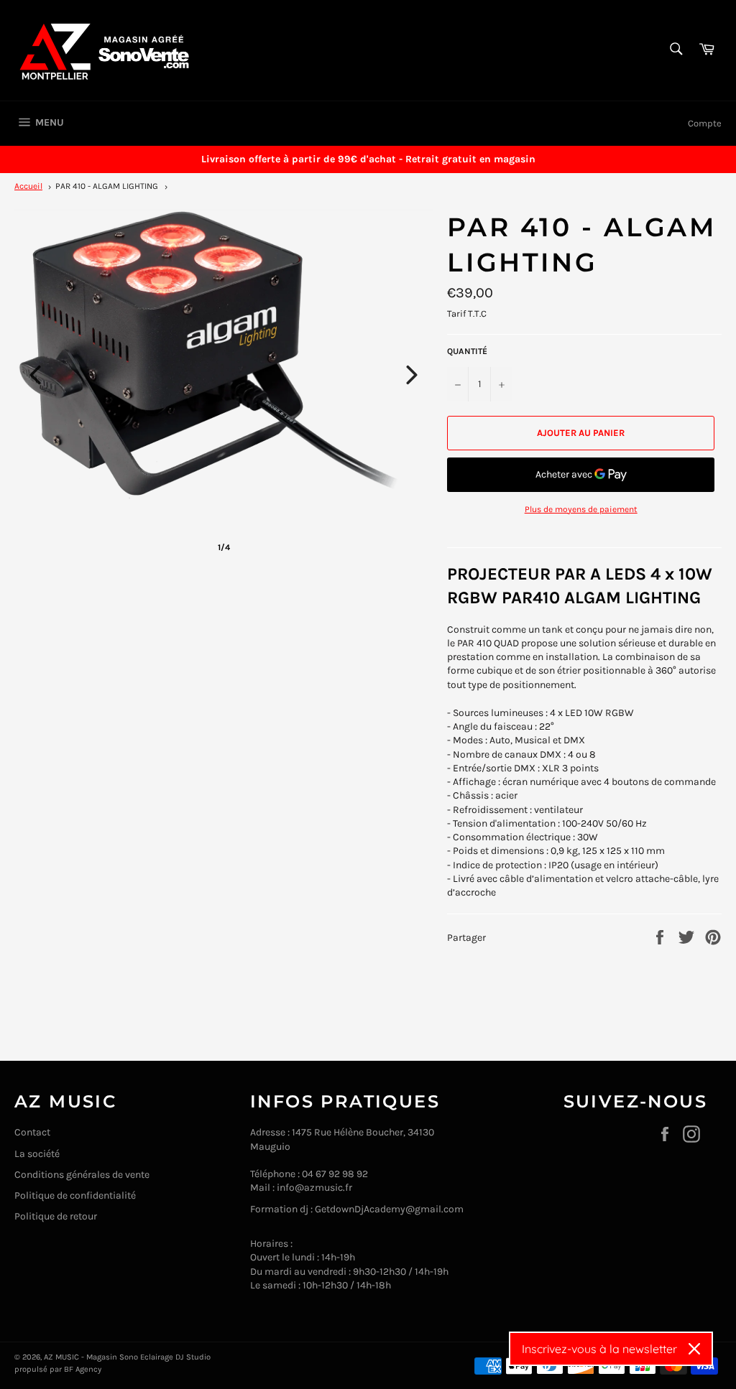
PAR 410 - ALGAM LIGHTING (106, 186)
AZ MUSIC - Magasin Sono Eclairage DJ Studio (127, 1357)
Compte (705, 123)
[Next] (412, 375)
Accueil (28, 186)
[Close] (694, 1349)
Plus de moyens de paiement (581, 509)
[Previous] (35, 375)
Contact (32, 1132)
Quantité (467, 351)
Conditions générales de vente (82, 1175)
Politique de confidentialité (75, 1195)
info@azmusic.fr (314, 1187)
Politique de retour (55, 1216)
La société (37, 1154)
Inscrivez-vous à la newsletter (599, 1349)
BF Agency (82, 1369)
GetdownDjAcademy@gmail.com (389, 1209)
